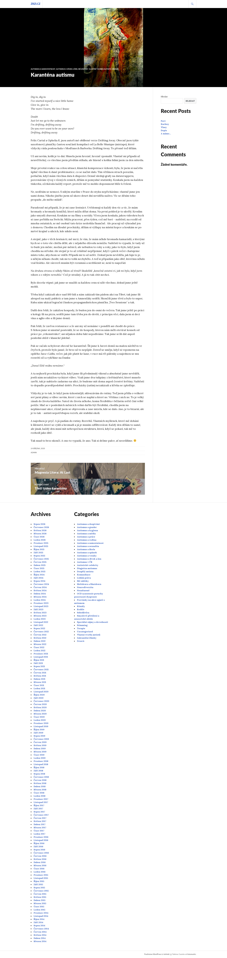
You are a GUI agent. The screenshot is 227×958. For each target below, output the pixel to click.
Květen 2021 (40, 675)
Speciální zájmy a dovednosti (92, 622)
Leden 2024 (40, 600)
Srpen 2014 (39, 925)
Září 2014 (38, 922)
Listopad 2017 (41, 802)
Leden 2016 (39, 871)
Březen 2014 (40, 941)
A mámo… (166, 133)
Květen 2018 (40, 783)
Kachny (165, 124)
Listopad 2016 (41, 840)
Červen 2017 (40, 818)
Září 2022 (38, 625)
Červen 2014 (40, 931)
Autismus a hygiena (87, 530)
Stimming (82, 625)
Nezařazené (83, 590)
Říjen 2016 (39, 843)
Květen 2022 (40, 638)
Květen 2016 (40, 859)
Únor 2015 (39, 906)
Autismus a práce (86, 536)
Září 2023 (38, 609)
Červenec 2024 (41, 584)
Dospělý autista (85, 571)
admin (34, 453)
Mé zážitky (83, 69)
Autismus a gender (87, 527)
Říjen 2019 (39, 729)
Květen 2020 (40, 707)
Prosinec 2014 (41, 913)
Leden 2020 (40, 720)
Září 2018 (38, 770)
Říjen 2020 (39, 694)
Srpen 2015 (39, 887)
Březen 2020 (40, 713)
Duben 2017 (39, 824)
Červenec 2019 (41, 739)
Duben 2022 (39, 641)
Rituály (81, 606)
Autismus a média (86, 533)
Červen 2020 (40, 704)
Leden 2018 (39, 796)
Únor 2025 (39, 568)
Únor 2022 (39, 647)
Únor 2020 (39, 717)
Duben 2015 (39, 900)
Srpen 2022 (39, 628)
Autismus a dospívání (88, 524)
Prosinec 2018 (41, 761)
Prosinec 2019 (41, 723)
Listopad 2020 (41, 691)
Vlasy (164, 127)
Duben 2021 (39, 679)
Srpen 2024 (39, 581)
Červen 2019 (40, 742)
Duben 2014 (40, 938)
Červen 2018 (40, 780)
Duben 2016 (40, 862)
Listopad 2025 (41, 546)
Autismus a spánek (87, 552)
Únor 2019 (39, 754)
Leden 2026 (40, 540)
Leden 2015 (39, 909)
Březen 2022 (40, 644)
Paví (163, 121)
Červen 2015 (40, 894)
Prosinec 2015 (41, 875)
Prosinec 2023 (41, 603)
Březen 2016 (40, 865)
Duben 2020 (40, 710)
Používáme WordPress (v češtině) (156, 954)
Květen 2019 (40, 745)
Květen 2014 (40, 935)
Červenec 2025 (41, 558)
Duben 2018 (39, 786)
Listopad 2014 (41, 916)
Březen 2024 (40, 596)
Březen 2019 (40, 751)
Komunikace (83, 574)
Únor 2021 (39, 685)
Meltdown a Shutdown (89, 584)
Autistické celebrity (87, 565)
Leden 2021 (39, 688)
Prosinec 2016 (41, 837)
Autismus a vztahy (87, 555)
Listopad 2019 (41, 726)
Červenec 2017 (41, 815)
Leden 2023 (40, 619)
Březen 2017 (40, 827)
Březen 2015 (40, 903)
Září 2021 (38, 663)
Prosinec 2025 (41, 543)
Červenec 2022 (41, 631)
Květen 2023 (40, 612)
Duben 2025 (40, 565)
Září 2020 (38, 698)
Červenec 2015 (41, 890)
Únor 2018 (39, 792)
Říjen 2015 (39, 881)
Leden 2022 (39, 650)
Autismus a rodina (86, 540)
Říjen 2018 (39, 767)
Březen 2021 (40, 682)
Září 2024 (38, 577)
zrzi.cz (35, 4)
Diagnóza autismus (87, 568)
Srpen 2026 (39, 524)
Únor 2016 (39, 868)
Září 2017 (38, 808)
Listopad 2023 (41, 606)
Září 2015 (38, 884)
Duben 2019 (40, 748)
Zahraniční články (86, 638)
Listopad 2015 (41, 878)
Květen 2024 (40, 590)
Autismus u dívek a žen (66, 69)
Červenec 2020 (41, 701)
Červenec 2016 (41, 852)
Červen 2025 (40, 562)
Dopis (164, 130)
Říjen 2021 (39, 660)
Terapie (81, 628)
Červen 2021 (40, 672)
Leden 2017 (39, 833)
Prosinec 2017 (41, 799)
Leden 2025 (39, 571)
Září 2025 (38, 552)
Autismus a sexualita (88, 546)
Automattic (191, 954)
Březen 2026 (40, 533)
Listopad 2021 (41, 656)
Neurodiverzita (85, 587)
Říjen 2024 (39, 574)
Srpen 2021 (39, 666)
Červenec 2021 (41, 669)
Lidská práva (84, 577)
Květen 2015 (40, 897)
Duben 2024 (40, 593)
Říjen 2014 (39, 919)
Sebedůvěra (83, 612)
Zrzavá (115, 69)
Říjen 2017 (39, 805)
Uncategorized (85, 631)
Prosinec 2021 (41, 653)
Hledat (164, 96)
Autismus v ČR (84, 562)
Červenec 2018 (41, 777)
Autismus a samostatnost (43, 69)
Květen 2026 (40, 530)
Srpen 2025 (39, 555)
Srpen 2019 (39, 736)
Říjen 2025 (39, 549)
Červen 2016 (40, 856)
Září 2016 (38, 846)
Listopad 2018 (41, 764)
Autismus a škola (86, 549)
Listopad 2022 (41, 622)
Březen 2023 (40, 615)
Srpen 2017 (39, 811)
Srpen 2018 (39, 773)
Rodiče (80, 609)
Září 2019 (38, 732)
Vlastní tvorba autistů (100, 69)
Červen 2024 (40, 587)
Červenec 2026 (41, 527)
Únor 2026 (39, 536)
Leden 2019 (39, 758)
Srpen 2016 (39, 849)
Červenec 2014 (41, 928)
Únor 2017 (39, 830)
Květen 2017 (40, 821)
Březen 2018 (40, 789)
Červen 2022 (40, 634)
